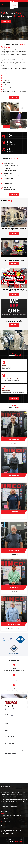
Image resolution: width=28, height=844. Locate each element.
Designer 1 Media (18, 841)
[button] (26, 5)
